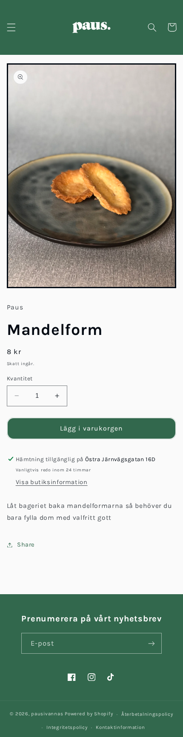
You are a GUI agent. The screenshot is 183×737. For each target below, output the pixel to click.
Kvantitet (20, 378)
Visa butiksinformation (52, 482)
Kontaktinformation (120, 727)
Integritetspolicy (67, 727)
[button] (11, 27)
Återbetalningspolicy (147, 714)
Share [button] (26, 544)
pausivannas (47, 714)
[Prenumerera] (151, 643)
